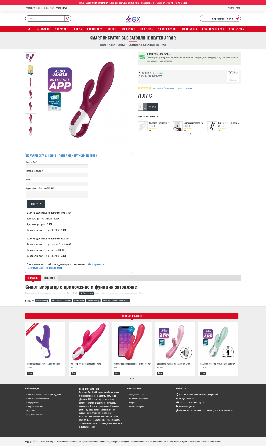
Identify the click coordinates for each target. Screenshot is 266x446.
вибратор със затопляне (61, 300)
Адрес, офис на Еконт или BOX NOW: (40, 188)
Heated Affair (79, 300)
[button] (188, 133)
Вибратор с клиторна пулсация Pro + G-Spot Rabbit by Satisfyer (160, 122)
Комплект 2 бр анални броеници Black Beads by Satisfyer (229, 122)
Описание (33, 277)
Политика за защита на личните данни (44, 267)
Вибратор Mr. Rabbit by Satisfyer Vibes (86, 363)
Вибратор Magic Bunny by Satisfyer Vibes (43, 363)
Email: (28, 179)
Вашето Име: (31, 162)
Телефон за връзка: (34, 170)
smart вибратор (93, 300)
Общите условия (95, 264)
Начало (103, 44)
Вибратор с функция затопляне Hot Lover (173, 363)
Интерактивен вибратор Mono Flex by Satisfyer (132, 363)
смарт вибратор (42, 300)
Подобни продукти (132, 315)
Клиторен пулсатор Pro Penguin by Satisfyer (194, 122)
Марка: (112, 44)
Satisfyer (121, 44)
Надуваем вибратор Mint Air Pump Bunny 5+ (217, 363)
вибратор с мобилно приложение (115, 300)
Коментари (49, 277)
